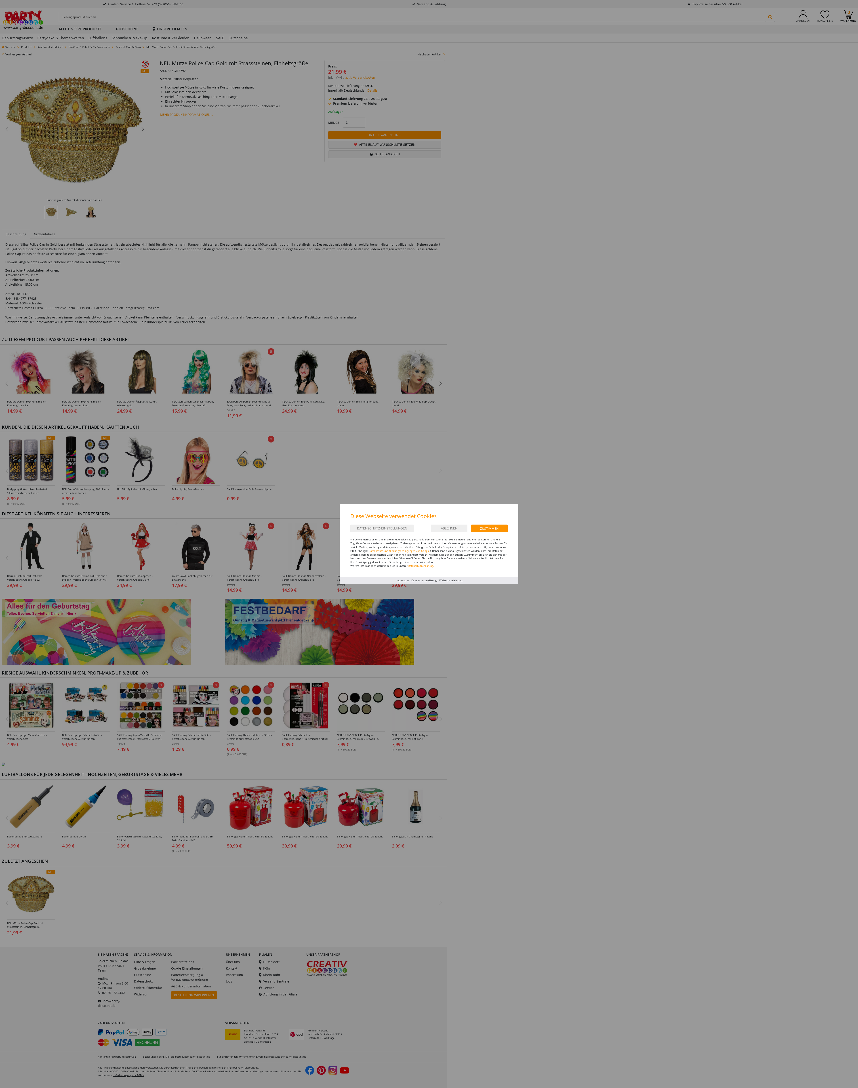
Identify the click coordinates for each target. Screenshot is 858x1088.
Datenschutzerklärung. (421, 565)
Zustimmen (489, 528)
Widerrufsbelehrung (450, 580)
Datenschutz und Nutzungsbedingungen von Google (399, 550)
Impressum (402, 580)
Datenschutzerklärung (424, 580)
